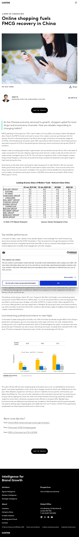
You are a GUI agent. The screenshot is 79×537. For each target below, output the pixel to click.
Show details (68, 277)
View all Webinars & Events (49, 492)
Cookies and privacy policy (50, 527)
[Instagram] (45, 517)
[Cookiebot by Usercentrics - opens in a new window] (68, 252)
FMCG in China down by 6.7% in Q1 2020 (22, 432)
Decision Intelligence (9, 495)
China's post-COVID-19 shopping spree (22, 427)
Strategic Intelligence (9, 499)
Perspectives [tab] (45, 487)
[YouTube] (41, 517)
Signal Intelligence (8, 492)
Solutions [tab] (6, 487)
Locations (5, 508)
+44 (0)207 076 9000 (48, 513)
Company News (7, 512)
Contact (5, 523)
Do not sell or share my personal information (21, 283)
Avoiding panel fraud (9, 519)
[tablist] (39, 503)
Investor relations (8, 516)
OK (58, 283)
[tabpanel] (20, 495)
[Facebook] (48, 517)
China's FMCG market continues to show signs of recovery (29, 423)
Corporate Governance (68, 527)
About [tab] (4, 504)
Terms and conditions (33, 527)
